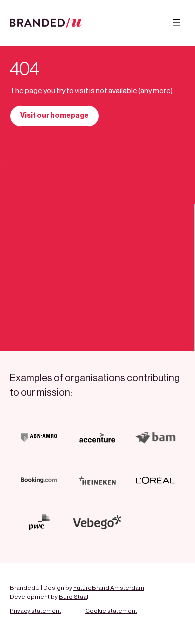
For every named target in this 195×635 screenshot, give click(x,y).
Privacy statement (36, 611)
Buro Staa (73, 597)
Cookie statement (112, 611)
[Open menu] (177, 23)
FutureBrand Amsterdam (109, 588)
